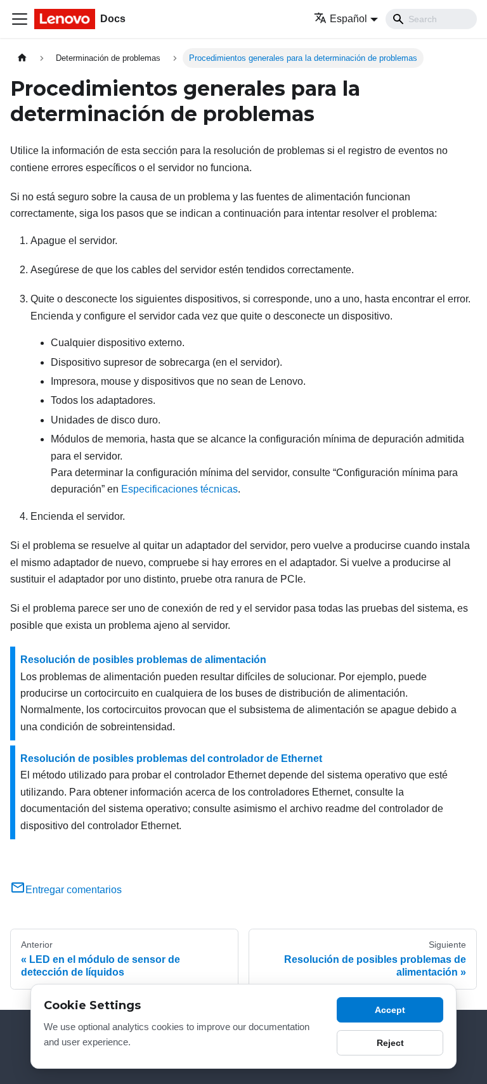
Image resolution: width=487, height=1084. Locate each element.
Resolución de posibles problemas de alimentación (143, 659)
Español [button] (348, 18)
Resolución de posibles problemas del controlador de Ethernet (171, 758)
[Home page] (22, 58)
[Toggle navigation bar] (19, 19)
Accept (390, 1010)
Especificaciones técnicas (179, 489)
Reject (390, 1043)
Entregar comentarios (73, 889)
